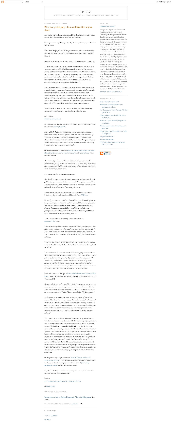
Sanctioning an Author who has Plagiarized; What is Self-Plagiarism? (67, 397)
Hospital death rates (106, 136)
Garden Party (50, 386)
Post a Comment (51, 415)
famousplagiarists (59, 127)
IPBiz (86, 11)
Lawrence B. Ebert (107, 26)
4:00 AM (74, 403)
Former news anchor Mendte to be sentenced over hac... (111, 105)
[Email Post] (81, 403)
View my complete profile (111, 91)
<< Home (47, 419)
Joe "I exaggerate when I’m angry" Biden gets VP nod (62, 381)
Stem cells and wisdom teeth (109, 102)
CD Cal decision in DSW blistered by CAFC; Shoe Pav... (112, 143)
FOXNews (84, 195)
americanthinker (50, 221)
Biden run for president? (52, 119)
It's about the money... (107, 139)
